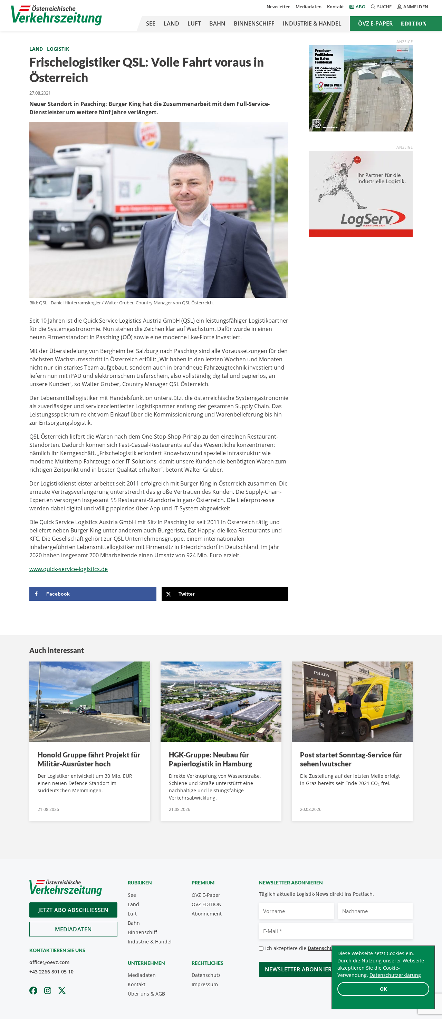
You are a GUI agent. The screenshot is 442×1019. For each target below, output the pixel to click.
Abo (360, 6)
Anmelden (415, 6)
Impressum (205, 984)
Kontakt (335, 6)
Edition (414, 23)
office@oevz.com (49, 962)
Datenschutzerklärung (395, 975)
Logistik (58, 49)
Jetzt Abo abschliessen (73, 910)
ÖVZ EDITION (207, 904)
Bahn (217, 23)
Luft (194, 23)
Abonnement (207, 913)
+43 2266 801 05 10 (51, 971)
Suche (384, 6)
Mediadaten (308, 6)
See (150, 23)
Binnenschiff (254, 23)
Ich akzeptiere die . (321, 948)
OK (383, 989)
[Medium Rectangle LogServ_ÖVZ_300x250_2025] (361, 193)
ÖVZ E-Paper (375, 23)
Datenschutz (206, 975)
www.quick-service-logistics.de (68, 569)
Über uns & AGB (146, 993)
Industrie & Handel (312, 23)
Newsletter (278, 6)
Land (171, 23)
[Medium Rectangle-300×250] (361, 87)
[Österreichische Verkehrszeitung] (56, 15)
